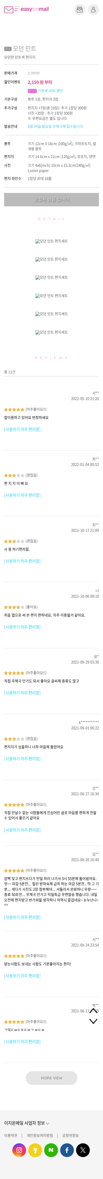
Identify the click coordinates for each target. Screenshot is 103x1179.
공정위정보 (70, 1135)
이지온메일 (26, 9)
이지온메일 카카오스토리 (35, 1150)
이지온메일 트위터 (83, 1150)
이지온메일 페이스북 (67, 1150)
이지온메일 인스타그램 (19, 1150)
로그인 (93, 9)
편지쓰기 (79, 9)
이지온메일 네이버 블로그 (51, 1150)
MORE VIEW (51, 1078)
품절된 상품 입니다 (51, 199)
